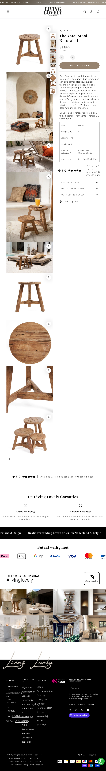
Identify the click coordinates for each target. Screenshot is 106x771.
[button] (84, 11)
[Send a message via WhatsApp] (101, 761)
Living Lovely (18, 755)
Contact (25, 695)
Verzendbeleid (35, 762)
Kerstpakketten (44, 707)
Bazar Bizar (65, 30)
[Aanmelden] (98, 688)
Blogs (40, 686)
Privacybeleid (33, 758)
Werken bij (42, 716)
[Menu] (8, 11)
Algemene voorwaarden (18, 762)
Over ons (41, 712)
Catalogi (41, 695)
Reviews (26, 733)
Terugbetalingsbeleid (17, 758)
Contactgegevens (37, 765)
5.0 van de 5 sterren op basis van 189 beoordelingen (93, 170)
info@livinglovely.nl (20, 716)
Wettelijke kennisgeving (18, 765)
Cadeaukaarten (45, 691)
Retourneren (28, 729)
